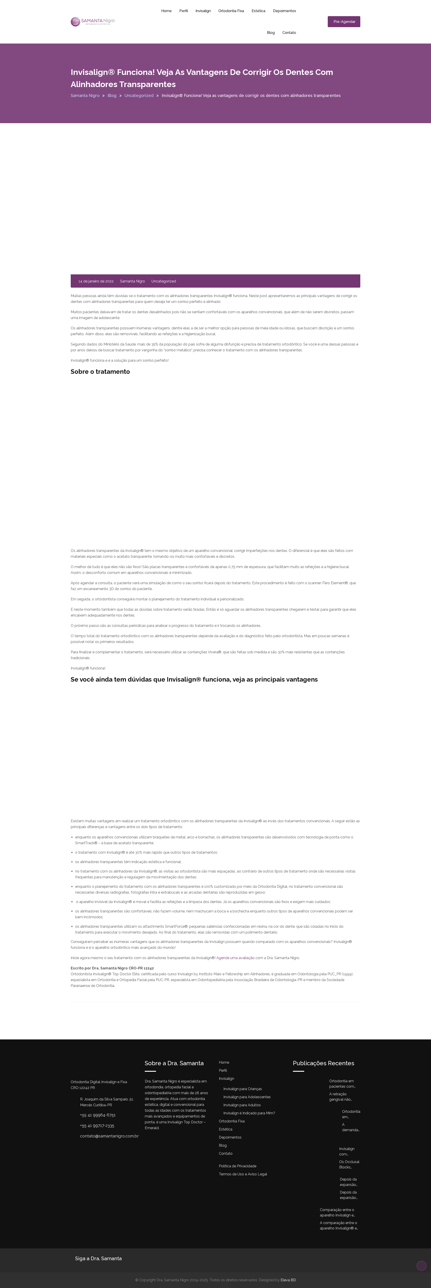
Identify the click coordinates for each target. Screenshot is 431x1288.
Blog (271, 33)
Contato (289, 33)
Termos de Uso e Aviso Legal (243, 1174)
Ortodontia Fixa (231, 11)
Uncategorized (164, 281)
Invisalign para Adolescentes (247, 1097)
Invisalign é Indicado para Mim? (249, 1113)
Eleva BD (288, 1280)
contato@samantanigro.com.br (109, 1136)
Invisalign (203, 11)
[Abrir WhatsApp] (420, 1277)
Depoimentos (284, 11)
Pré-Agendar (344, 22)
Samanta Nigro (132, 281)
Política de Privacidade (237, 1166)
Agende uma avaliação (235, 958)
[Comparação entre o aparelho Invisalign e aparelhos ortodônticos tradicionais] (306, 1217)
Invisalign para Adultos (242, 1105)
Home (166, 11)
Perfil (183, 11)
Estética (258, 11)
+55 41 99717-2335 (97, 1125)
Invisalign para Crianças (242, 1089)
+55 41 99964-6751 (98, 1115)
